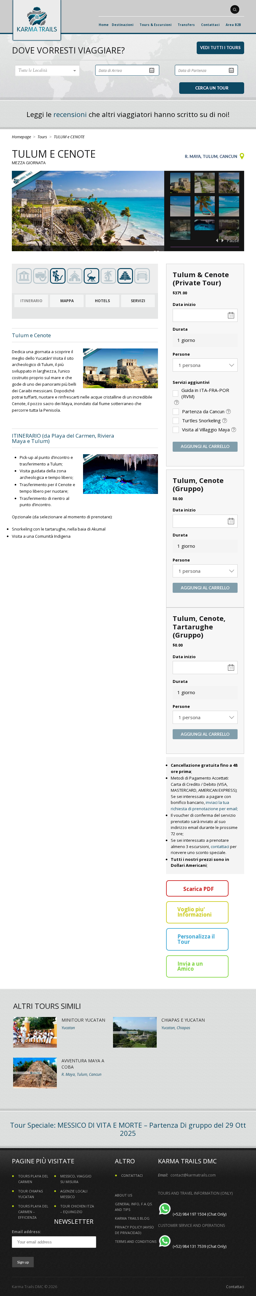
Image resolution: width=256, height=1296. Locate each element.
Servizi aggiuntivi (191, 382)
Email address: (26, 1231)
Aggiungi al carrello (205, 446)
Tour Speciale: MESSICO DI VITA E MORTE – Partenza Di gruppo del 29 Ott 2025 (128, 1129)
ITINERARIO (31, 300)
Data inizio (184, 304)
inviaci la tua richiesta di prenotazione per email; (204, 805)
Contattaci (235, 1286)
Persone (181, 354)
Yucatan (68, 1027)
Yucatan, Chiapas (175, 1027)
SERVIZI (138, 300)
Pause (233, 240)
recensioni (70, 114)
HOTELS (102, 300)
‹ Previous (217, 240)
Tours (42, 137)
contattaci (220, 846)
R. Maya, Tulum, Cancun (211, 156)
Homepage (21, 137)
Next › (222, 240)
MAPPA (67, 300)
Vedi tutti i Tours (220, 47)
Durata (180, 329)
